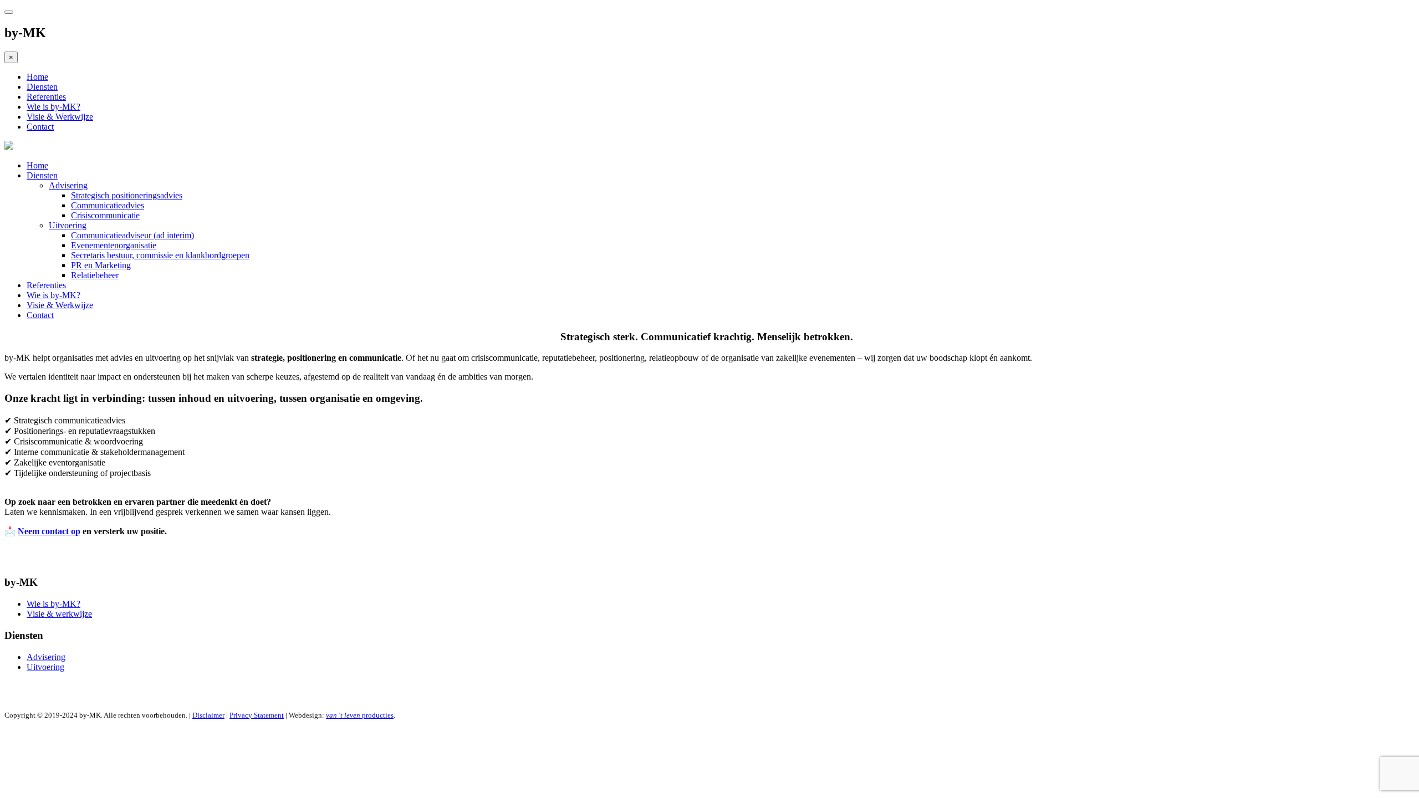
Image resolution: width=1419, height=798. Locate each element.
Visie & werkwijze (59, 613)
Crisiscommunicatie (105, 215)
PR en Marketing (101, 265)
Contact (40, 126)
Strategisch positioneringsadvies (126, 195)
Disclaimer (208, 715)
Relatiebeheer (95, 275)
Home (37, 76)
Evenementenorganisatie (113, 245)
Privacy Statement (256, 715)
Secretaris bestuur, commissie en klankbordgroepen (160, 255)
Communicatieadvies (107, 205)
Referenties (46, 96)
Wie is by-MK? (53, 106)
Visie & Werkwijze (60, 116)
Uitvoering (67, 225)
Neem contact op (49, 531)
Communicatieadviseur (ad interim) (132, 235)
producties (360, 715)
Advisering (68, 185)
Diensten (42, 86)
